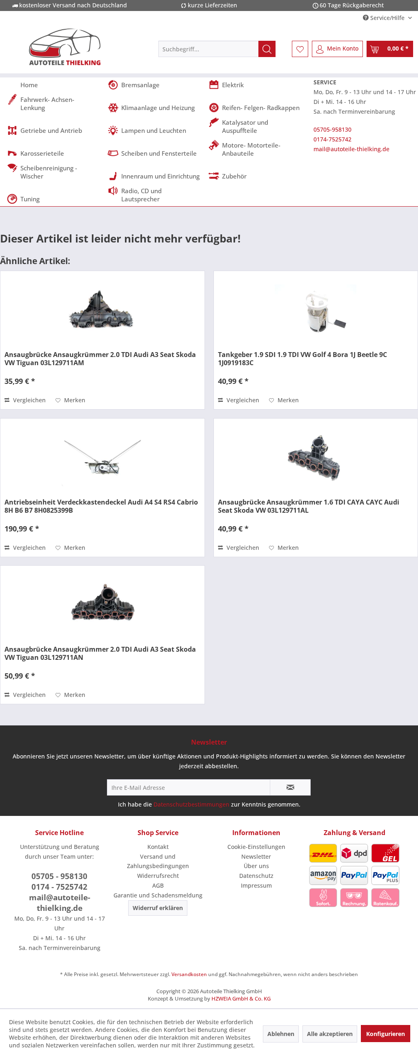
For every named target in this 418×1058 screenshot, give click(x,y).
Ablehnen (280, 1034)
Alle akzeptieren (330, 1034)
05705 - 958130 (59, 876)
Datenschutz (256, 875)
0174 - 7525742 (59, 887)
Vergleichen (28, 400)
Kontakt (158, 847)
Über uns (256, 866)
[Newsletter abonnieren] (290, 787)
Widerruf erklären (158, 908)
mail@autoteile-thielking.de (351, 149)
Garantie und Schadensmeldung (157, 895)
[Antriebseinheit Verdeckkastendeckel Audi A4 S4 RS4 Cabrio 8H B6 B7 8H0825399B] (102, 459)
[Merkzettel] (300, 49)
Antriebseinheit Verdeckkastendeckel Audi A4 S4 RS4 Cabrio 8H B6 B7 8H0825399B (101, 506)
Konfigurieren (385, 1034)
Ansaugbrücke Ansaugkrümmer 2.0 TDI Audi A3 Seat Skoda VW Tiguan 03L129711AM (100, 358)
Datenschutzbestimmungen (191, 804)
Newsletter (256, 856)
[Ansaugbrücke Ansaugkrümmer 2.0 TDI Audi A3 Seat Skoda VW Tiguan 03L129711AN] (102, 606)
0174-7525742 (332, 139)
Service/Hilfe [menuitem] (387, 18)
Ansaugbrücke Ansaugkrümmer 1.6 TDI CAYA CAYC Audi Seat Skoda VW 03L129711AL (308, 506)
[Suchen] (267, 49)
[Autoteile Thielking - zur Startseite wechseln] (65, 47)
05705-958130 (332, 129)
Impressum (256, 885)
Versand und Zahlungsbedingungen (158, 861)
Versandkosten (189, 974)
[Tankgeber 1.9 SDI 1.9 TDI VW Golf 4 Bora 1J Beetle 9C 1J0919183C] (316, 311)
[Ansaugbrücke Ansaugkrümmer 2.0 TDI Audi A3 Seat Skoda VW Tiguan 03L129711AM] (102, 311)
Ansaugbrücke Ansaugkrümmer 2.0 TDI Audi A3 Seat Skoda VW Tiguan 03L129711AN (100, 653)
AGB (158, 885)
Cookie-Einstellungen (256, 847)
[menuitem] (217, 49)
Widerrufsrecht (158, 875)
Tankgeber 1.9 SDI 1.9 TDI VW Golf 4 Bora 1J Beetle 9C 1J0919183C (302, 358)
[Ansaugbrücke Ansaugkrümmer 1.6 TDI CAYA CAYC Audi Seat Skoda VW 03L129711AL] (316, 459)
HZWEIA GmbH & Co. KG (241, 998)
